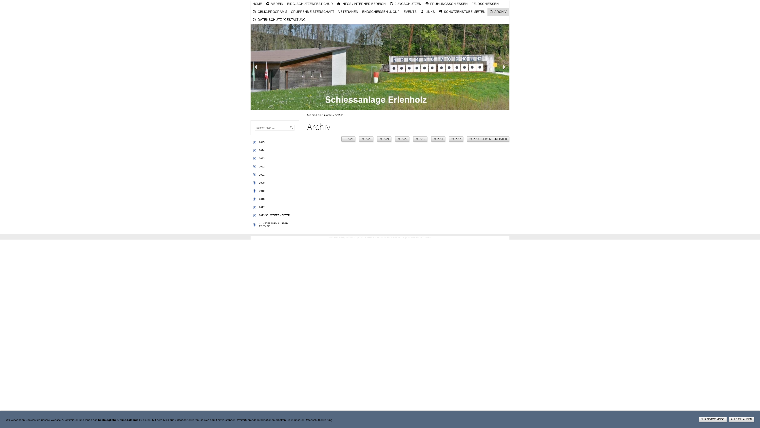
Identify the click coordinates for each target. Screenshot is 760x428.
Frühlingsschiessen (449, 4)
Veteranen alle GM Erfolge (273, 225)
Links (430, 11)
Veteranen (348, 11)
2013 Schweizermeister (274, 215)
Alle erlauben (741, 419)
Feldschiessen (485, 4)
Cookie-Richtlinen (418, 237)
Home (257, 4)
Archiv (500, 11)
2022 (262, 166)
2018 (262, 199)
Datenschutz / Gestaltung (282, 19)
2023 (262, 158)
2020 (262, 183)
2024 (262, 150)
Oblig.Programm (272, 11)
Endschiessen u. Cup (381, 11)
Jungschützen (408, 4)
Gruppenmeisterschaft (312, 11)
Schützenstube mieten (464, 11)
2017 (262, 207)
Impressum (336, 237)
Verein (277, 4)
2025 (262, 142)
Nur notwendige (713, 419)
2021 (262, 174)
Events (410, 11)
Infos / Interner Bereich (364, 4)
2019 (262, 191)
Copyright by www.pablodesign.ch (381, 237)
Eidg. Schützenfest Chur (310, 4)
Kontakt (351, 237)
